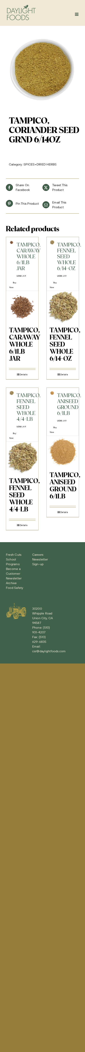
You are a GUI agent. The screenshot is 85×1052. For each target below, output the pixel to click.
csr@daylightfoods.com (49, 651)
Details (23, 374)
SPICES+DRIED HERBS (40, 164)
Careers (37, 555)
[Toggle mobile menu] (77, 14)
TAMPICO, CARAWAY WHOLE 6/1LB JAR (24, 344)
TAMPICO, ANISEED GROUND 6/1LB (65, 486)
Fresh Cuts (13, 555)
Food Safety (14, 588)
